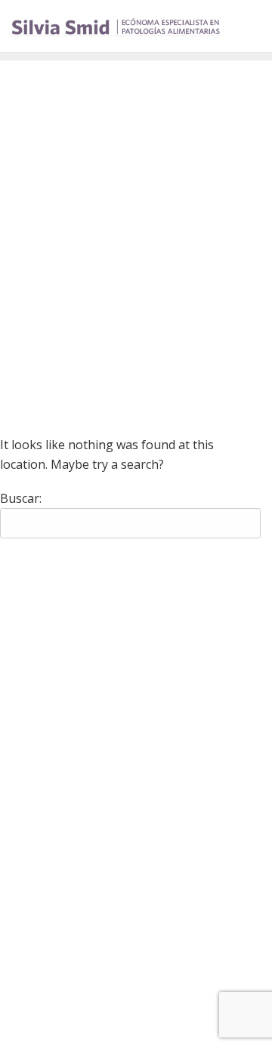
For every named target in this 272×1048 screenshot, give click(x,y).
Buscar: (21, 498)
